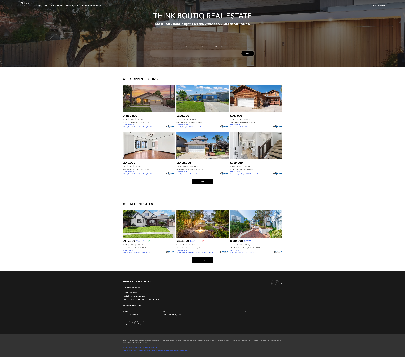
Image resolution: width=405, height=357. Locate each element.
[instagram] (131, 323)
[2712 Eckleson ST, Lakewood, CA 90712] (202, 98)
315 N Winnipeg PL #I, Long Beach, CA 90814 (245, 248)
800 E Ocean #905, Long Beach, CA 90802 (137, 169)
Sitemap (176, 350)
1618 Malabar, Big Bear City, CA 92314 (242, 122)
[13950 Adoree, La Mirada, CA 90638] (149, 224)
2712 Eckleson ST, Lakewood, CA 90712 (189, 122)
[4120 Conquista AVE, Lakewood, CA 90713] (202, 224)
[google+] (142, 323)
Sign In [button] (382, 5)
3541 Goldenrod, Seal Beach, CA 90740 (189, 169)
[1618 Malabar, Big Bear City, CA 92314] (256, 98)
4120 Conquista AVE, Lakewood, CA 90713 (190, 248)
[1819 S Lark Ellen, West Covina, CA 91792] (149, 98)
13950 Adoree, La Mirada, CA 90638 (134, 248)
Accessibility (183, 350)
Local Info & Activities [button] (91, 5)
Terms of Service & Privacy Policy (132, 350)
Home (40, 5)
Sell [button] (52, 5)
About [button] (59, 5)
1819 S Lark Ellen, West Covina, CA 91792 (136, 122)
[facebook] (125, 323)
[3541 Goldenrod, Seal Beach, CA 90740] (202, 145)
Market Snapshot (72, 5)
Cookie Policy (146, 350)
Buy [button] (46, 5)
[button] (26, 5)
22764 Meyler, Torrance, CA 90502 (241, 169)
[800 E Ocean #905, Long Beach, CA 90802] (149, 145)
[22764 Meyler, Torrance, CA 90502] (256, 145)
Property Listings (168, 350)
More (202, 182)
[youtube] (136, 323)
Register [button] (374, 5)
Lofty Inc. (132, 347)
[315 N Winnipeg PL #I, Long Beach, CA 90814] (256, 224)
